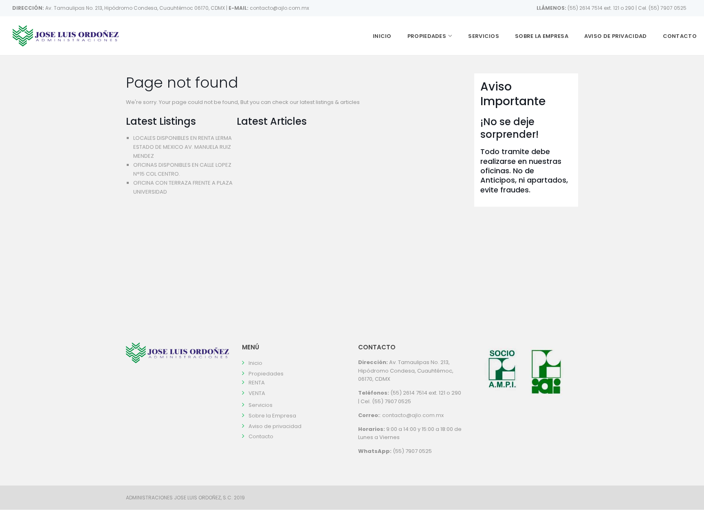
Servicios (483, 36)
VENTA (257, 393)
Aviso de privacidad (615, 36)
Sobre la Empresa (541, 36)
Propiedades (426, 36)
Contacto (680, 36)
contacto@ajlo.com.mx (413, 415)
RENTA (257, 382)
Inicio (382, 36)
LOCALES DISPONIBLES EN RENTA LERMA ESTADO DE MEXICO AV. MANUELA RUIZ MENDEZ (182, 147)
